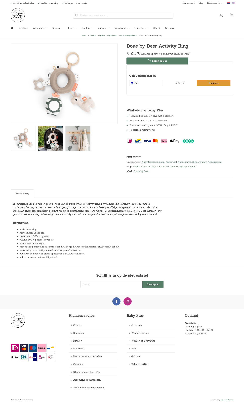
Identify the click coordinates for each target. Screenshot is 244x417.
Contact (77, 325)
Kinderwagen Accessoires (206, 161)
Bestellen (78, 332)
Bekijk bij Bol (159, 60)
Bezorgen (78, 348)
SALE (156, 27)
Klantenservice (214, 2)
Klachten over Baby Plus (87, 371)
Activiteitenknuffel (143, 166)
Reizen (56, 27)
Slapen (102, 27)
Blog (201, 2)
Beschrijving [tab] (22, 193)
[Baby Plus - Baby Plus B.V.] (18, 15)
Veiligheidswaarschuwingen (88, 387)
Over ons (136, 325)
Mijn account (188, 2)
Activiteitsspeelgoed (128, 35)
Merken (23, 27)
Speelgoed (112, 35)
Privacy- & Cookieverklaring (22, 400)
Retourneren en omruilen (87, 356)
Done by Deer (141, 171)
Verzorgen (120, 27)
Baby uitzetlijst (139, 364)
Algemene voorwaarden (87, 379)
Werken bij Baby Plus (143, 340)
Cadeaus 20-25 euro (167, 166)
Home (83, 35)
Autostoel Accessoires (178, 161)
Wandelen (39, 27)
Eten (71, 27)
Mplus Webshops (227, 400)
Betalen (77, 340)
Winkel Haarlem (140, 332)
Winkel (93, 35)
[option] (64, 84)
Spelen (86, 27)
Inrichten (140, 27)
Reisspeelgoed (188, 166)
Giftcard (169, 27)
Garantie (78, 364)
